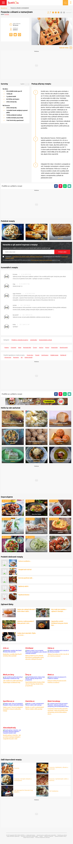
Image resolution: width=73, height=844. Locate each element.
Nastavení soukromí (48, 836)
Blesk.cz (51, 675)
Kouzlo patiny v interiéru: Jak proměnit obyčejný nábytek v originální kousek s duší (12, 736)
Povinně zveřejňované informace (42, 837)
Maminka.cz (29, 701)
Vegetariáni (54, 347)
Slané (19, 347)
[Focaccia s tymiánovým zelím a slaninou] (42, 779)
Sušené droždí (28, 357)
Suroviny (4, 84)
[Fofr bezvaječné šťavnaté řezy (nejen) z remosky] (7, 790)
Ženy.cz (28, 675)
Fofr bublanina (53, 791)
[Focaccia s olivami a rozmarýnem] (52, 44)
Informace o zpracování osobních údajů (29, 836)
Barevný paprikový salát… (26, 578)
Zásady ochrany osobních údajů (45, 260)
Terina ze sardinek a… (24, 561)
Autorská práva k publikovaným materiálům (46, 835)
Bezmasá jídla (27, 347)
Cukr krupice (44, 355)
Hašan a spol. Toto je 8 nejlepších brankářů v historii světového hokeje (13, 709)
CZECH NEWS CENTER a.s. (20, 835)
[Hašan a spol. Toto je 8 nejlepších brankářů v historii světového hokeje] (14, 704)
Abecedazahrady (9, 728)
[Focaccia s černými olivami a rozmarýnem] (7, 779)
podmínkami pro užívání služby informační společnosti (27, 256)
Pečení (47, 347)
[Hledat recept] (65, 2)
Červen (35, 347)
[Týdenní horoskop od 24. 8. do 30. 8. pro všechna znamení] (58, 651)
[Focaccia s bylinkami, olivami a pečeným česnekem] (42, 768)
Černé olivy (30, 355)
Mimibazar (29, 648)
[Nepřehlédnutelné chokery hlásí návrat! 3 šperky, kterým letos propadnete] (36, 678)
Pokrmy (6, 347)
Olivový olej (7, 357)
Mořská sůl (63, 355)
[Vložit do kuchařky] (10, 34)
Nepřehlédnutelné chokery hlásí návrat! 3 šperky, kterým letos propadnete (35, 683)
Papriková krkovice (23, 595)
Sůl (22, 357)
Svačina (41, 347)
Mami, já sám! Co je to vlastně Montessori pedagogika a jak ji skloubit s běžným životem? (34, 657)
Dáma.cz (51, 648)
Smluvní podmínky (35, 260)
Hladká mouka (54, 355)
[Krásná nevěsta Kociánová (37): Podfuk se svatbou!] (58, 677)
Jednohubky (33, 340)
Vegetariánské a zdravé (45, 340)
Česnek (37, 355)
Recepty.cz (4, 8)
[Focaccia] (7, 768)
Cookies (41, 836)
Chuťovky (13, 347)
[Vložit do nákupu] (15, 34)
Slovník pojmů (64, 347)
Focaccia (16, 768)
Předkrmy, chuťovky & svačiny (19, 340)
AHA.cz (6, 648)
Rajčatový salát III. (23, 586)
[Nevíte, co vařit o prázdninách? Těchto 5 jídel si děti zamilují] (36, 704)
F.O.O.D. (6, 14)
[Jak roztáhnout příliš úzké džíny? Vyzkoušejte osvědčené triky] (14, 677)
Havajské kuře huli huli (24, 569)
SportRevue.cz (8, 701)
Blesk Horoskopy (54, 701)
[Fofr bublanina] (42, 790)
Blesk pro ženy (8, 675)
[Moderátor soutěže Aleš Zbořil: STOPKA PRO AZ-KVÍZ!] (14, 651)
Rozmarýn (16, 357)
